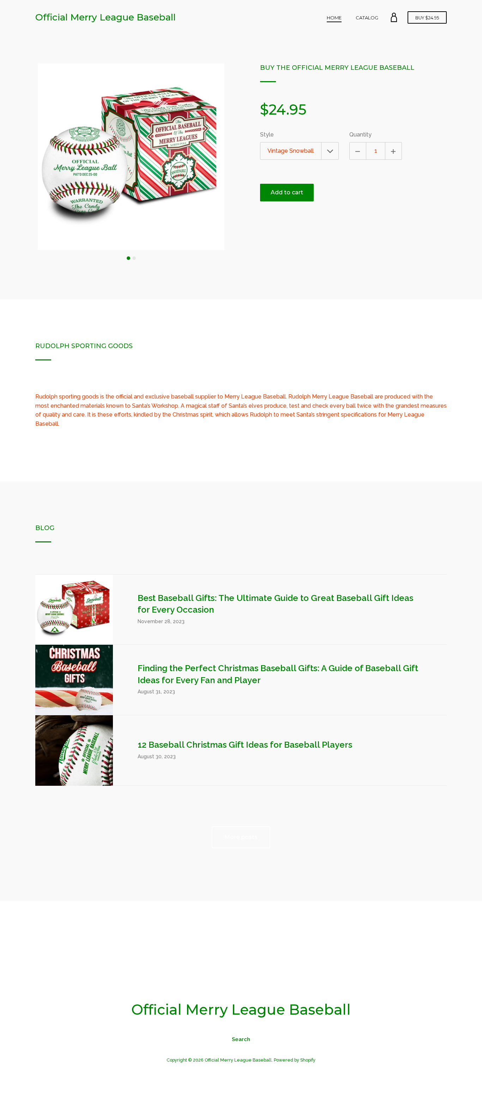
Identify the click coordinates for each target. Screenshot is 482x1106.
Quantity (360, 134)
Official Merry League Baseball (105, 17)
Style (267, 134)
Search (241, 1039)
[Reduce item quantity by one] (357, 151)
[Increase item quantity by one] (393, 151)
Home (334, 17)
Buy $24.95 (427, 17)
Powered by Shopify (294, 1060)
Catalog (367, 17)
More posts (241, 837)
